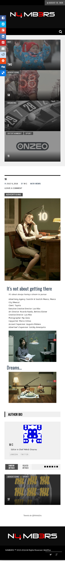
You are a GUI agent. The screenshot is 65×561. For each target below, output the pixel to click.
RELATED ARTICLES (25, 466)
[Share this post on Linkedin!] (3, 37)
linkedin (14, 454)
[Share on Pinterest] (3, 43)
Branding (12, 103)
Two (10, 64)
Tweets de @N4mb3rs (32, 516)
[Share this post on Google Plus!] (3, 30)
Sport (29, 133)
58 (9, 95)
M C (25, 184)
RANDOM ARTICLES (12, 466)
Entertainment (15, 133)
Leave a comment (13, 188)
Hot (9, 42)
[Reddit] (3, 55)
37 (9, 499)
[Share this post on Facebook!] (3, 18)
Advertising (13, 72)
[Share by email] (3, 49)
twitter (24, 454)
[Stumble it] (3, 61)
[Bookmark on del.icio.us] (3, 73)
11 (8, 156)
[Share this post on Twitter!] (3, 24)
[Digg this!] (3, 67)
